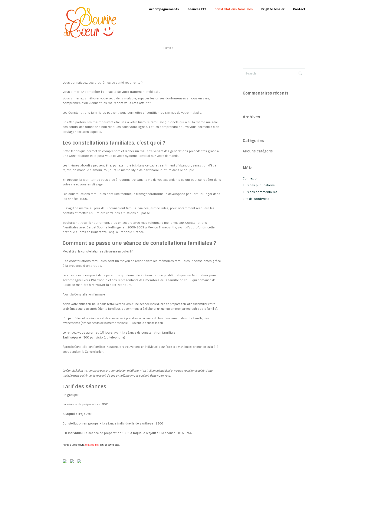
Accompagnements (164, 9)
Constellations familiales (233, 9)
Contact (299, 9)
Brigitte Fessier (273, 9)
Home (167, 48)
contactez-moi (92, 444)
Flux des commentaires (260, 192)
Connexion (251, 178)
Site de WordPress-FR (258, 199)
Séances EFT (196, 9)
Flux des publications (259, 185)
